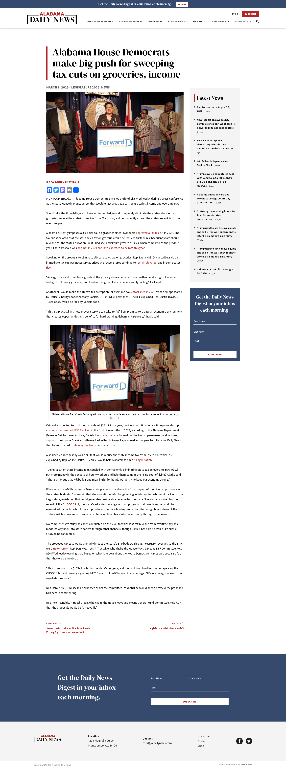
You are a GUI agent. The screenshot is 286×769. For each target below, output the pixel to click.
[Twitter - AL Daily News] (249, 741)
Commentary (155, 21)
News (105, 87)
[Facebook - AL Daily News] (239, 741)
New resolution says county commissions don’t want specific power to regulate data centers (216, 123)
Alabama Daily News (52, 18)
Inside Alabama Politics (100, 21)
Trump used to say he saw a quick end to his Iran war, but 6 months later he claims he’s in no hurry (216, 231)
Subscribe (250, 13)
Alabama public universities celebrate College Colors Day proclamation (213, 198)
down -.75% (61, 548)
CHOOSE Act (71, 504)
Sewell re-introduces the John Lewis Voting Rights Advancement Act (68, 628)
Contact (202, 741)
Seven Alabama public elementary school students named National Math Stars (213, 144)
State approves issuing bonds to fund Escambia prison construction (216, 215)
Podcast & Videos (177, 21)
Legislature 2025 (85, 87)
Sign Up (182, 4)
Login (235, 14)
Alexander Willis (65, 181)
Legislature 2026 (220, 21)
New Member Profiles (131, 21)
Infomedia (246, 764)
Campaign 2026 (243, 21)
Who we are (203, 736)
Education (199, 21)
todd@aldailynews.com (157, 743)
